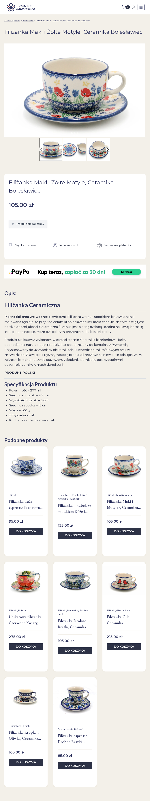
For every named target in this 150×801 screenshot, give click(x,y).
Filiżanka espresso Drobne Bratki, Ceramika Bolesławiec (72, 739)
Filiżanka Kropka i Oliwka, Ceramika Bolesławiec (24, 735)
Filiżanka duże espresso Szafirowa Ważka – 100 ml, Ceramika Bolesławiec (24, 505)
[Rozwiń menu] (141, 7)
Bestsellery (27, 20)
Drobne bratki (65, 729)
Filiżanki (13, 495)
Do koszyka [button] (26, 531)
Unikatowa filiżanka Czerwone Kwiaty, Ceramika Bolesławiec (25, 620)
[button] (51, 149)
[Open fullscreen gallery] (141, 133)
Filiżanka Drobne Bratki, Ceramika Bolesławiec (72, 624)
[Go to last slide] (41, 149)
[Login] (134, 7)
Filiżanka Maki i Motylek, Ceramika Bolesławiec (122, 505)
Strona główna (12, 20)
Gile (118, 610)
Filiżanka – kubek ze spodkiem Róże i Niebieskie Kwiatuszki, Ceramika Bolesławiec (74, 509)
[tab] (72, 133)
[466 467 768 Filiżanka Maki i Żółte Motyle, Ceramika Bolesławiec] (74, 90)
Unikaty (22, 610)
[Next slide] (108, 149)
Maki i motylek (124, 495)
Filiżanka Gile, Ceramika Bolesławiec (118, 620)
